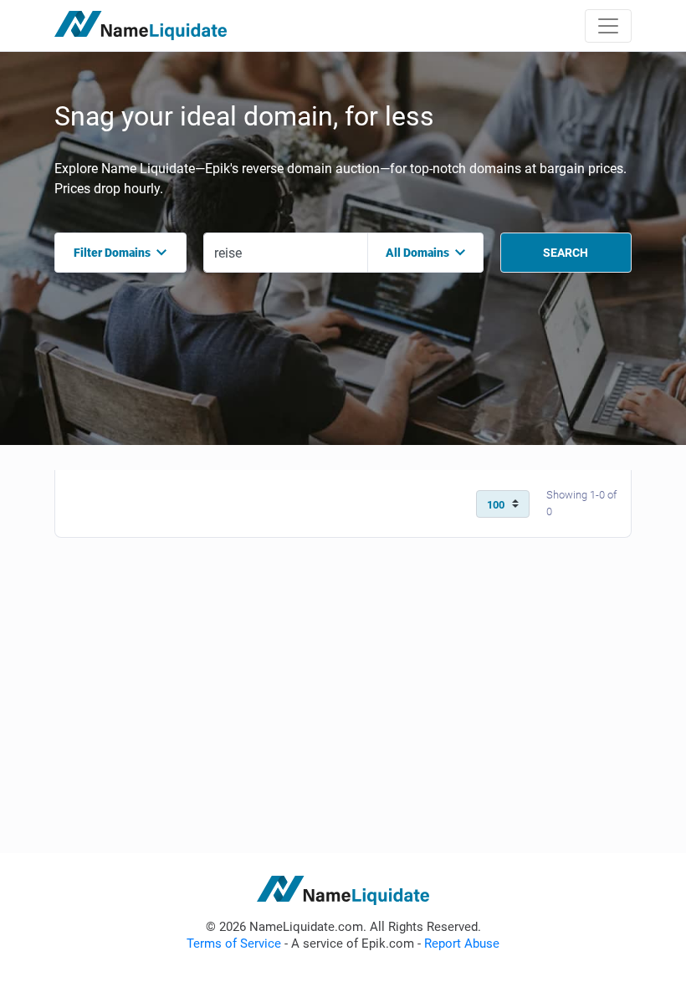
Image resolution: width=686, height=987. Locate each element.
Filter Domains (112, 252)
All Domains (417, 252)
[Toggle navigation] (608, 26)
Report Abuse (461, 943)
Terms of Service (234, 943)
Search (565, 252)
